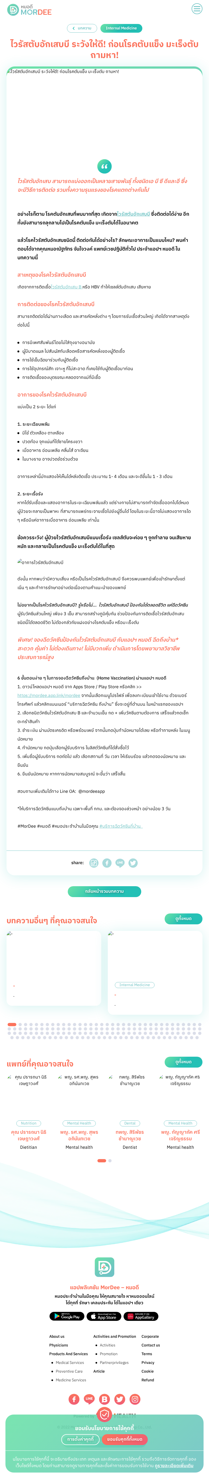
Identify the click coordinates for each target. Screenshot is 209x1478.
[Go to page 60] (140, 1029)
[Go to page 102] (172, 1033)
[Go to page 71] (199, 1029)
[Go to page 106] (194, 1033)
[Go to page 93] (123, 1033)
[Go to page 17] (101, 1024)
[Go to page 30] (172, 1024)
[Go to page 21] (123, 1024)
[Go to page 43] (47, 1029)
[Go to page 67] (178, 1029)
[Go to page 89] (101, 1033)
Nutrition (28, 1123)
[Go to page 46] (63, 1029)
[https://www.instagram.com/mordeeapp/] (135, 1399)
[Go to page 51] (91, 1029)
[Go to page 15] (91, 1024)
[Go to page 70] (194, 1029)
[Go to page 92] (118, 1033)
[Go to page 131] (137, 1037)
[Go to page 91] (112, 1033)
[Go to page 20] (118, 1024)
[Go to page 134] (153, 1037)
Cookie (148, 1371)
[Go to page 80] (52, 1033)
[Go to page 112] (33, 1037)
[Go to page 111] (28, 1037)
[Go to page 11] (69, 1024)
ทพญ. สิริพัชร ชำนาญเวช (130, 1135)
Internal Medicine (134, 985)
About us (56, 1336)
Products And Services (68, 1354)
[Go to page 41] (36, 1029)
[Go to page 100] (161, 1033)
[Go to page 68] (183, 1029)
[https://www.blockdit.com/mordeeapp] (104, 1399)
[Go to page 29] (167, 1024)
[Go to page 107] (199, 1033)
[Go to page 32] (183, 1024)
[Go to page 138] (175, 1037)
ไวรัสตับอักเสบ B (66, 287)
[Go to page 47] (69, 1029)
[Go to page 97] (145, 1033)
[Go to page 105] (188, 1033)
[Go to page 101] (167, 1033)
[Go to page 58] (129, 1029)
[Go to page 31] (178, 1024)
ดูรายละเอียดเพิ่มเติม (174, 1466)
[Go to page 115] (50, 1037)
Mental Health (79, 1123)
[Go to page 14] (85, 1024)
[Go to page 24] (140, 1024)
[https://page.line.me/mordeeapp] (89, 1399)
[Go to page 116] (55, 1037)
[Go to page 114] (44, 1037)
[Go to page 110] (22, 1037)
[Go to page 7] (47, 1024)
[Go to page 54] (107, 1029)
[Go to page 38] (20, 1029)
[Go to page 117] (61, 1037)
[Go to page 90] (107, 1033)
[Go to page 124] (99, 1037)
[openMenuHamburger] (197, 8)
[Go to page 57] (123, 1029)
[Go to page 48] (74, 1029)
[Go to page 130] (131, 1037)
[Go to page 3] (25, 1024)
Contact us (151, 1345)
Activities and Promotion (114, 1336)
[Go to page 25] (145, 1024)
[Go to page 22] (129, 1024)
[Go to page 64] (161, 1029)
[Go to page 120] (77, 1037)
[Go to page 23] (134, 1024)
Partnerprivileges (114, 1363)
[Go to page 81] (58, 1033)
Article (99, 1371)
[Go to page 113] (39, 1037)
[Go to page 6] (42, 1024)
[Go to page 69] (188, 1029)
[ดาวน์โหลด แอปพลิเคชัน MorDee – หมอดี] (67, 1316)
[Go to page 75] (25, 1033)
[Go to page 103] (178, 1033)
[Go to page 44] (52, 1029)
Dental (130, 1123)
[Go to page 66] (172, 1029)
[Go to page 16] (96, 1024)
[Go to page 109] (17, 1037)
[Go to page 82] (63, 1033)
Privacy (148, 1363)
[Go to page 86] (85, 1033)
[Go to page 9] (58, 1024)
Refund (148, 1380)
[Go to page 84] (74, 1033)
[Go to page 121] (82, 1037)
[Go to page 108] (12, 1037)
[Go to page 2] (20, 1024)
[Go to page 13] (80, 1024)
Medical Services (70, 1363)
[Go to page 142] (197, 1037)
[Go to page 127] (115, 1037)
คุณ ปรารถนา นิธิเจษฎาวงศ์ (28, 1135)
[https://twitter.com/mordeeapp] (119, 1399)
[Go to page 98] (150, 1033)
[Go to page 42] (42, 1029)
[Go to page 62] (150, 1029)
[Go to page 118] (66, 1037)
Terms (147, 1354)
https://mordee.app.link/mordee (48, 695)
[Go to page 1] (12, 1024)
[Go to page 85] (80, 1033)
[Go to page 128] (120, 1037)
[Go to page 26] (150, 1024)
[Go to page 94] (129, 1033)
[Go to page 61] (145, 1029)
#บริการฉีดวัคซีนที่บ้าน (121, 826)
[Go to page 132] (142, 1037)
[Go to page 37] (14, 1029)
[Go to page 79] (47, 1033)
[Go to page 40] (31, 1029)
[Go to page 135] (159, 1037)
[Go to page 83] (69, 1033)
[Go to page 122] (88, 1037)
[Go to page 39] (25, 1029)
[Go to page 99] (156, 1033)
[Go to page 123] (93, 1037)
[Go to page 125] (104, 1037)
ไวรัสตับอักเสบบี (133, 214)
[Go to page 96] (140, 1033)
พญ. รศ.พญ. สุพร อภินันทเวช (79, 1135)
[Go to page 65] (167, 1029)
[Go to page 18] (107, 1024)
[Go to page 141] (191, 1037)
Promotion (109, 1354)
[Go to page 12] (74, 1024)
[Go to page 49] (80, 1029)
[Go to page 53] (101, 1029)
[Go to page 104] (183, 1033)
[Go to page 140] (186, 1037)
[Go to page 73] (14, 1033)
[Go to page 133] (148, 1037)
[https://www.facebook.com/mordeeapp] (74, 1399)
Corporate (150, 1336)
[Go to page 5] (36, 1024)
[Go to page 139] (180, 1037)
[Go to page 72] (9, 1033)
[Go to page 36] (9, 1029)
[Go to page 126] (110, 1037)
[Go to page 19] (112, 1024)
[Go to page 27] (156, 1024)
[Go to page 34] (194, 1024)
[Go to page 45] (58, 1029)
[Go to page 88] (96, 1033)
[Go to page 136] (164, 1037)
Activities (107, 1345)
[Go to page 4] (31, 1024)
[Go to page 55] (112, 1029)
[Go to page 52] (96, 1029)
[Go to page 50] (85, 1029)
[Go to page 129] (126, 1037)
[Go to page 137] (169, 1037)
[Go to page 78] (42, 1033)
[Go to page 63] (156, 1029)
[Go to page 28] (161, 1024)
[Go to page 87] (91, 1033)
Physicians (58, 1345)
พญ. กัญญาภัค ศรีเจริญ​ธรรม (180, 1135)
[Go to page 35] (199, 1024)
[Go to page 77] (36, 1033)
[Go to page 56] (118, 1029)
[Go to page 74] (20, 1033)
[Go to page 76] (31, 1033)
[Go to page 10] (63, 1024)
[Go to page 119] (71, 1037)
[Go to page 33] (188, 1024)
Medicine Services (71, 1380)
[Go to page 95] (134, 1033)
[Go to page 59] (134, 1029)
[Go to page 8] (52, 1024)
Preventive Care (69, 1371)
